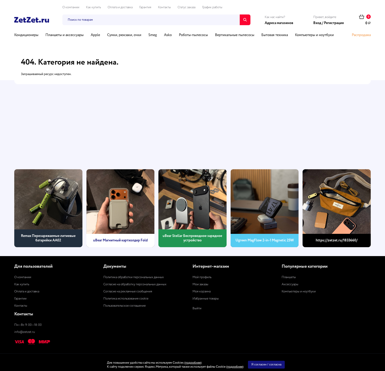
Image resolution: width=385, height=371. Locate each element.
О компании (70, 7)
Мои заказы (200, 284)
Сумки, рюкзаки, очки (124, 35)
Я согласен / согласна (266, 364)
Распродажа (361, 35)
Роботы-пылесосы (193, 35)
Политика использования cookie (125, 298)
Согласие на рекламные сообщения (127, 291)
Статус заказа (186, 7)
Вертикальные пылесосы (234, 35)
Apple (95, 35)
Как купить (93, 7)
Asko (168, 35)
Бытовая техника (274, 35)
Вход (317, 23)
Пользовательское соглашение (124, 305)
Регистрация (334, 23)
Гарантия (145, 7)
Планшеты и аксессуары (64, 35)
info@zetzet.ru (24, 332)
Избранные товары (205, 298)
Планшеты (289, 277)
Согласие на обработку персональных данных (134, 284)
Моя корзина (201, 291)
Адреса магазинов (279, 23)
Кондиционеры (26, 35)
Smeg (152, 35)
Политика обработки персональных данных (133, 277)
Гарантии (20, 298)
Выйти (196, 308)
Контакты (164, 7)
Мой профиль (201, 277)
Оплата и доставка (120, 7)
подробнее (193, 362)
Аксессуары (290, 284)
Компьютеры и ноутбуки (314, 35)
